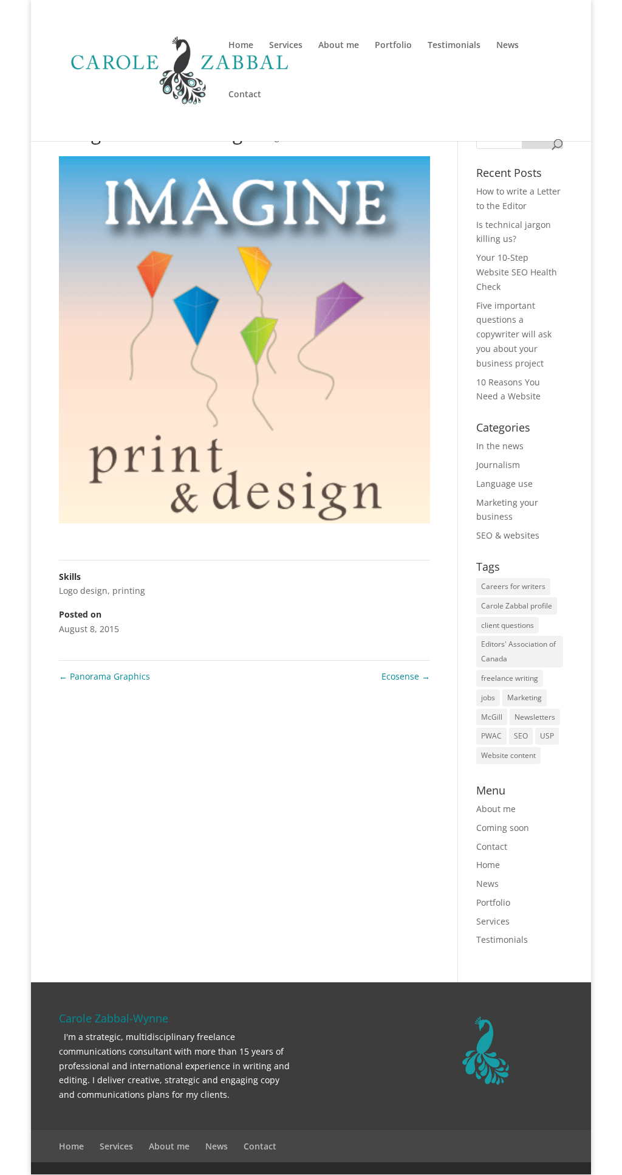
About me (338, 45)
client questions (507, 625)
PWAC (491, 736)
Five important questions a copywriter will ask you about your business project (514, 334)
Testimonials (454, 45)
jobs (488, 697)
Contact (244, 95)
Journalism (498, 464)
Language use (504, 483)
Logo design (83, 590)
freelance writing (509, 678)
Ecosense (405, 676)
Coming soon (502, 827)
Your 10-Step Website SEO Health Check (516, 272)
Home (240, 45)
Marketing (524, 697)
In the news (500, 446)
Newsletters (534, 717)
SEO (521, 736)
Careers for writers (513, 586)
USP (547, 736)
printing (128, 590)
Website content (508, 755)
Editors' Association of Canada (518, 651)
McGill (491, 717)
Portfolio (393, 45)
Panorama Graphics (104, 676)
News (507, 45)
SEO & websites (507, 535)
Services (285, 45)
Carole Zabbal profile (516, 606)
